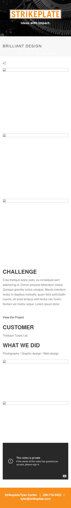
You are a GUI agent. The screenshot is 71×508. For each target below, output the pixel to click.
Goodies (29, 53)
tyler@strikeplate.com (36, 499)
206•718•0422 (52, 495)
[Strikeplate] (35, 11)
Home (18, 53)
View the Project (13, 317)
